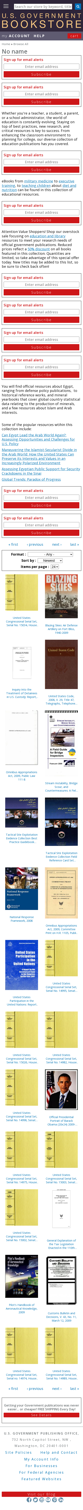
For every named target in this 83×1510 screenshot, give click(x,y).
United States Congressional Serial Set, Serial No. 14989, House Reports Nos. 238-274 (61, 1374)
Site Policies (18, 1452)
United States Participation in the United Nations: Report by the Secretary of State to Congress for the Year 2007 (22, 1000)
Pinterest (54, 1499)
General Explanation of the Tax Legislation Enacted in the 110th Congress (61, 1244)
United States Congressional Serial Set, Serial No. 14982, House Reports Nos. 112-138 (61, 1058)
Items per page (34, 566)
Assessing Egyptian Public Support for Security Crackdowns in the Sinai (41, 471)
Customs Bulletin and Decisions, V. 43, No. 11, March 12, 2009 (61, 1316)
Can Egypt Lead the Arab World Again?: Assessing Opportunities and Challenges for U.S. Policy (38, 439)
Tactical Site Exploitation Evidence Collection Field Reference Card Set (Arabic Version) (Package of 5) (61, 856)
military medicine (38, 181)
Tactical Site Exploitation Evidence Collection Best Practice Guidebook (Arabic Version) (22, 838)
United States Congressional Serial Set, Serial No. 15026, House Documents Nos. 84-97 (21, 1058)
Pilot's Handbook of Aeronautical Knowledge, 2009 (21, 1308)
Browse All (20, 44)
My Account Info (41, 1459)
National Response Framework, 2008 (22, 919)
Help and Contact (59, 1452)
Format (18, 554)
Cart (74, 35)
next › (56, 544)
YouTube (48, 1499)
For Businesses (41, 1465)
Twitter (35, 1499)
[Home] (41, 26)
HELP (39, 35)
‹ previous (35, 544)
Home (6, 44)
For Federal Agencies (41, 1472)
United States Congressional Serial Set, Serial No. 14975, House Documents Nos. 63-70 (21, 1178)
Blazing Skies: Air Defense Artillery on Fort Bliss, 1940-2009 (61, 628)
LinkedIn (60, 1499)
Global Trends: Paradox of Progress (31, 479)
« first (13, 544)
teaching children (36, 185)
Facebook (29, 1499)
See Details (41, 1415)
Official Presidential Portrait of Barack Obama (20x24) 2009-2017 (61, 1120)
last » (74, 544)
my (16, 35)
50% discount (39, 249)
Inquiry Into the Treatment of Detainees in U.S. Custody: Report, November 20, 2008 (21, 693)
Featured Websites (41, 1479)
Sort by (28, 560)
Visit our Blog (42, 1494)
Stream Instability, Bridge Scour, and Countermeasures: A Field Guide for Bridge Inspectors (61, 786)
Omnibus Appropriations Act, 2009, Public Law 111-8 (21, 775)
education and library (47, 236)
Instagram (41, 1499)
